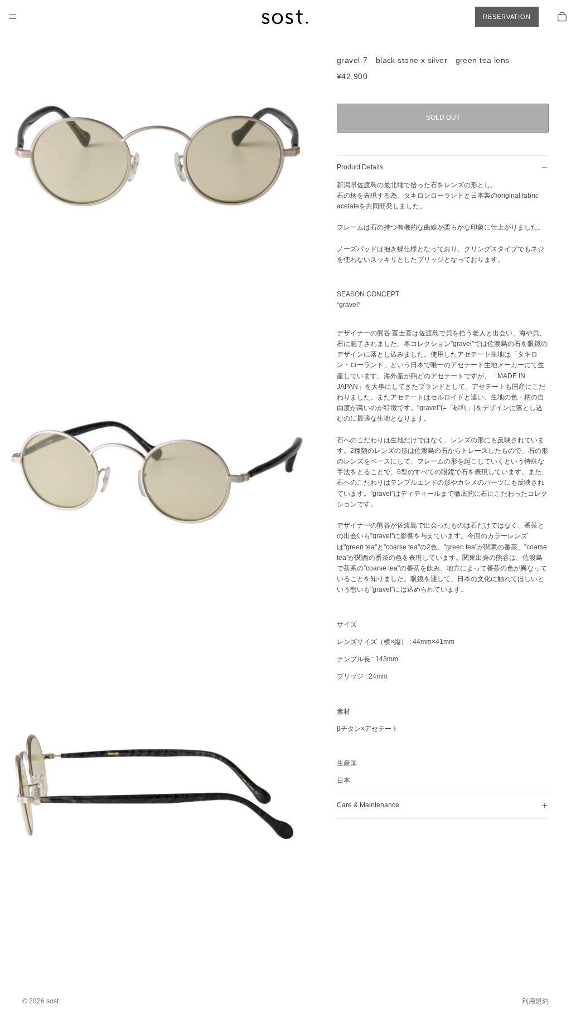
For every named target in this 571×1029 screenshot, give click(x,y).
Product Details (360, 167)
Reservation (507, 16)
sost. (53, 1001)
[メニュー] (13, 17)
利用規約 (535, 1001)
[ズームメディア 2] (157, 471)
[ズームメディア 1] (157, 157)
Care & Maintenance (368, 805)
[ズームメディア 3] (157, 785)
